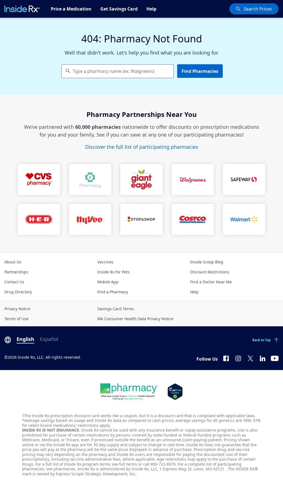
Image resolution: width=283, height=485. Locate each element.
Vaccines (105, 262)
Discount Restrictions (209, 271)
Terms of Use (16, 318)
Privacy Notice (17, 308)
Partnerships (16, 271)
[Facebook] (226, 358)
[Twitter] (250, 358)
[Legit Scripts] (175, 391)
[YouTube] (275, 358)
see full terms (124, 464)
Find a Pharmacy (112, 291)
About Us (12, 262)
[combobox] (117, 71)
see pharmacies (60, 468)
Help (151, 9)
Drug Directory (18, 291)
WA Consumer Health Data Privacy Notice (135, 318)
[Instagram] (238, 358)
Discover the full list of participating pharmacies (141, 146)
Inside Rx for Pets (113, 271)
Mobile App (108, 281)
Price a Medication (71, 9)
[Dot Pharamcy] (129, 391)
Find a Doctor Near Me (211, 281)
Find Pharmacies (200, 71)
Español (49, 339)
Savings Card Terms (115, 308)
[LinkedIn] (262, 358)
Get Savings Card (119, 9)
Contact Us (14, 281)
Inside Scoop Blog (206, 262)
